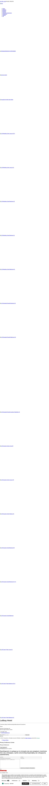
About (3, 8)
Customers (4, 14)
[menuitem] (25, 8)
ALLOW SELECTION (36, 783)
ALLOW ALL (25, 783)
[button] (3, 770)
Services (4, 9)
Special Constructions (7, 13)
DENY (45, 783)
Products (4, 10)
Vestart (38, 738)
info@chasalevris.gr (5, 732)
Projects (4, 11)
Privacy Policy (5, 740)
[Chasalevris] (24, 5)
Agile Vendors (28, 738)
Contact (4, 15)
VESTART (12, 783)
